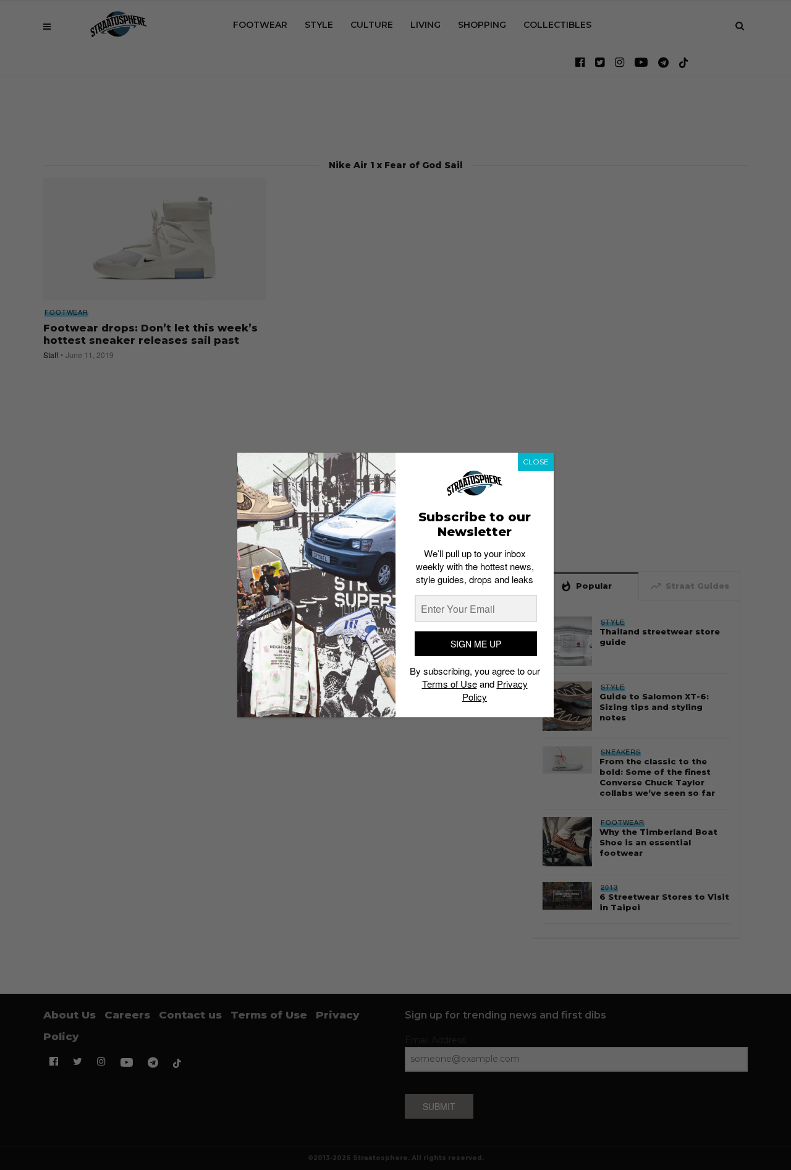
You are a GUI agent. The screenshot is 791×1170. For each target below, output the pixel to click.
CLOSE (536, 461)
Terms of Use (449, 683)
